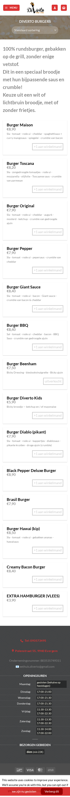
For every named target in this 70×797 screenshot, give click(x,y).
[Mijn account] (55, 8)
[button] (11, 8)
